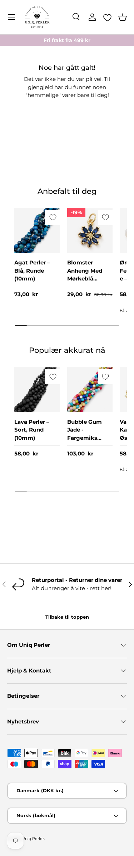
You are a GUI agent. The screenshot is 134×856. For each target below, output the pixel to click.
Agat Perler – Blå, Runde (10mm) (32, 270)
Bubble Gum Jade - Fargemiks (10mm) (84, 433)
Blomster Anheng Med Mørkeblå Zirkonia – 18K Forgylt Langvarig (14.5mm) (86, 286)
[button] (122, 17)
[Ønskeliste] (107, 17)
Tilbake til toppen (67, 617)
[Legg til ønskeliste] (52, 217)
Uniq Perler (33, 838)
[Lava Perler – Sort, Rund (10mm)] (37, 389)
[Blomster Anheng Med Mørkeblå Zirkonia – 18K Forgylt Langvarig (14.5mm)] (90, 230)
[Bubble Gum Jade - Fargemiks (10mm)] (90, 389)
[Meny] (11, 17)
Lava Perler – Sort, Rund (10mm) (31, 429)
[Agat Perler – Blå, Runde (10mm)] (37, 230)
